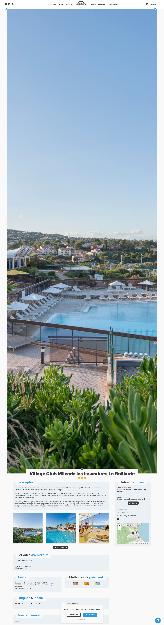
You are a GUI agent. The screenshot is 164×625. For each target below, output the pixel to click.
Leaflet (136, 543)
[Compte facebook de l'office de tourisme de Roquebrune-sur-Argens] (12, 5)
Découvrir (52, 4)
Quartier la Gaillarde (131, 489)
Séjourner (113, 4)
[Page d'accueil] (81, 7)
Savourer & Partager (98, 4)
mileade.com (122, 509)
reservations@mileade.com (126, 516)
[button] (133, 533)
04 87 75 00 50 (122, 512)
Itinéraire (133, 503)
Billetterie (153, 4)
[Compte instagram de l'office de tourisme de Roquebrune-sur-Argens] (9, 5)
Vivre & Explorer (65, 4)
